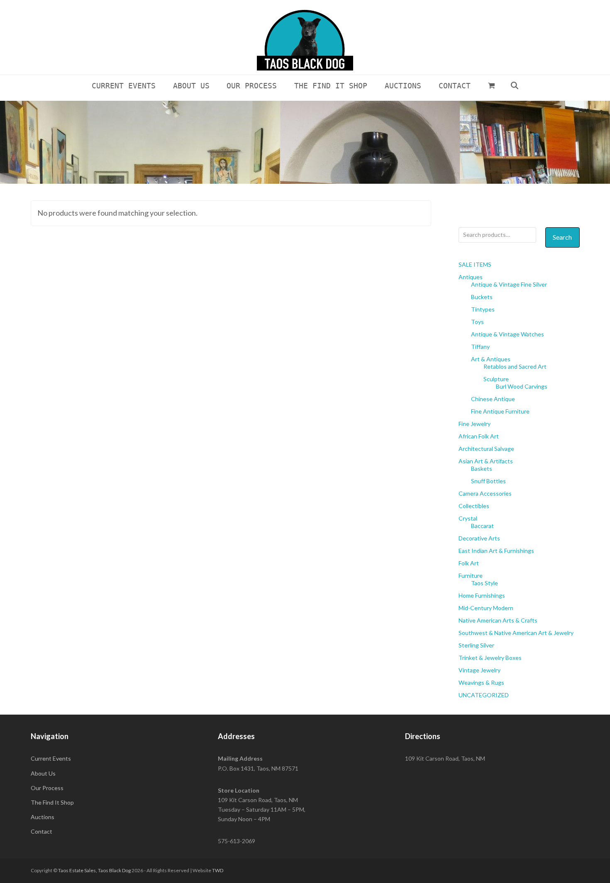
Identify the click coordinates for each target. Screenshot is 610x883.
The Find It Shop (52, 802)
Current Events (51, 758)
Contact (41, 831)
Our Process (47, 787)
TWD (217, 870)
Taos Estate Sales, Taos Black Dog (94, 870)
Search (562, 237)
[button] (491, 85)
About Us (43, 773)
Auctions (42, 816)
